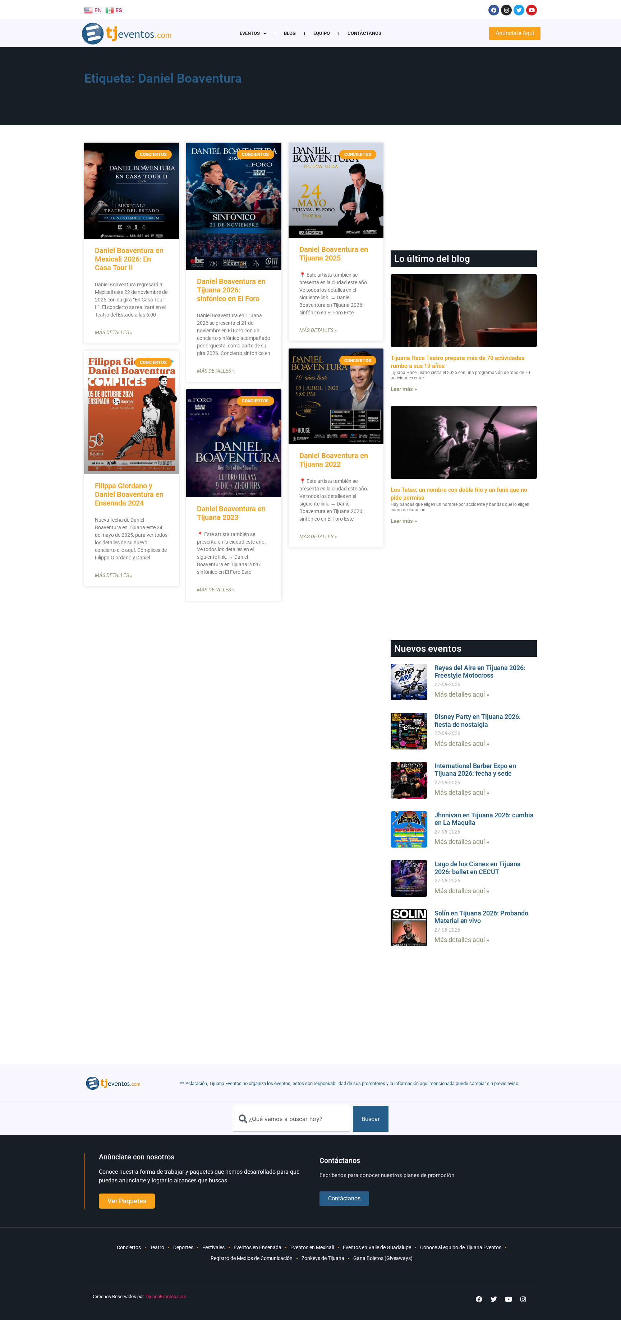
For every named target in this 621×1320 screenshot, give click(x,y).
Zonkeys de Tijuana (323, 1258)
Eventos (250, 33)
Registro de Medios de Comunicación (252, 1258)
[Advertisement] (397, 88)
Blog (290, 33)
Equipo (321, 33)
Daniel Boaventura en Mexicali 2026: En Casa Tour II (129, 259)
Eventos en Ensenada (257, 1247)
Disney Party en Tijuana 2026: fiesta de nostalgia (477, 720)
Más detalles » (113, 332)
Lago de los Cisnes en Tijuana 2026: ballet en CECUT (477, 868)
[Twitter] (519, 10)
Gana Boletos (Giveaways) (383, 1258)
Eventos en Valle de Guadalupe (377, 1247)
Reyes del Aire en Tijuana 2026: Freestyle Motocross (479, 671)
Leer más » (404, 389)
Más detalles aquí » (461, 694)
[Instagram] (506, 10)
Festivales (213, 1247)
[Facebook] (493, 10)
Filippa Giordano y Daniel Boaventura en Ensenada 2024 (129, 494)
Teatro (157, 1247)
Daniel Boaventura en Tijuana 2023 (231, 513)
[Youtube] (531, 10)
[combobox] (291, 1119)
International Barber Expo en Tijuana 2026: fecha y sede (475, 769)
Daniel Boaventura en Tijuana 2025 (333, 253)
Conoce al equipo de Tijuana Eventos (460, 1247)
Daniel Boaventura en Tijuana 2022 (333, 460)
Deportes (183, 1247)
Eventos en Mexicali (312, 1247)
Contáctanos (364, 33)
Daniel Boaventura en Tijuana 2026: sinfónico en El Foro (231, 290)
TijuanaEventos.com (165, 1296)
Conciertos (129, 1247)
